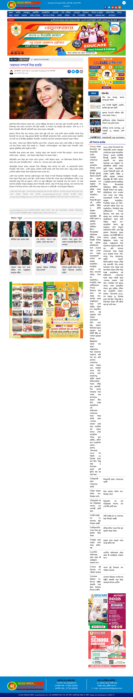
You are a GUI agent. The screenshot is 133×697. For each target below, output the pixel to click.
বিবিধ (90, 15)
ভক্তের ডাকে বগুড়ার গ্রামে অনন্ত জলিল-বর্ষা (113, 541)
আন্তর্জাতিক (45, 12)
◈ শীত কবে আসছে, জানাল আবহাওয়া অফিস (41, 20)
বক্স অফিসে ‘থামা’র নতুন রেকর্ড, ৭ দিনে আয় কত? (46, 240)
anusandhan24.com (41, 695)
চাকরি (60, 15)
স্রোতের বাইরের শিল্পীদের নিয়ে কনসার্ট (46, 268)
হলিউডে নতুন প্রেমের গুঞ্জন (20, 239)
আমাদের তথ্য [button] (100, 15)
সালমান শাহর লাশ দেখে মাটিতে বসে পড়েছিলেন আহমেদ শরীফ (20, 270)
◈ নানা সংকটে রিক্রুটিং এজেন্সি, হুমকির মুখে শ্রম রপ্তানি (75, 20)
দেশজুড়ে (27, 12)
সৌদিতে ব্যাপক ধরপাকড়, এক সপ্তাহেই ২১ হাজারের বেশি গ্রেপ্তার (113, 131)
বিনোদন (86, 12)
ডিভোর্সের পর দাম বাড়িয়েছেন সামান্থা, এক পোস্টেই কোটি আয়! (113, 504)
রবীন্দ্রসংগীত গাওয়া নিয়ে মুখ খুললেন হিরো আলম (113, 529)
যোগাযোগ (112, 15)
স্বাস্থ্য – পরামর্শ (14, 15)
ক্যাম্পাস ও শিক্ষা (48, 15)
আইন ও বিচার (35, 15)
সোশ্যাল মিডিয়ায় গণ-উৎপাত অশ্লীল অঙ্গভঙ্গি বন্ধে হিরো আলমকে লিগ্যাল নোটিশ (113, 580)
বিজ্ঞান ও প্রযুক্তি (97, 12)
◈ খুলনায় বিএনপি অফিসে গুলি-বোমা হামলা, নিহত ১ (111, 20)
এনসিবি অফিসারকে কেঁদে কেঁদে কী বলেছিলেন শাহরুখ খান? (113, 555)
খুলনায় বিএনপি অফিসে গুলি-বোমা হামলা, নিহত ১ (113, 114)
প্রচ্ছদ (11, 12)
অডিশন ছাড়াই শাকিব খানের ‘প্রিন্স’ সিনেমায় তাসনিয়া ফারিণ (72, 270)
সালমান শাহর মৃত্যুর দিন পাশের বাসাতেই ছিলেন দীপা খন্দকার (72, 242)
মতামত (24, 15)
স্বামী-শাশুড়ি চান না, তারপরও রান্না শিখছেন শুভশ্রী (113, 517)
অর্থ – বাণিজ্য (66, 12)
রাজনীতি (36, 12)
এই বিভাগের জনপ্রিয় (97, 142)
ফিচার (119, 12)
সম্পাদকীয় (81, 15)
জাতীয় (18, 12)
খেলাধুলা (77, 12)
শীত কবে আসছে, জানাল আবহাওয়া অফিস (113, 98)
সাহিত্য (67, 15)
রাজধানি (55, 12)
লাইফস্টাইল (110, 12)
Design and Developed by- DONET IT (102, 695)
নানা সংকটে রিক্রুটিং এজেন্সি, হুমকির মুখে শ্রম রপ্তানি (113, 106)
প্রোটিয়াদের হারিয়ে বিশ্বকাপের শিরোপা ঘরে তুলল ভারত (113, 121)
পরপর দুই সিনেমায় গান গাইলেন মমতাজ (113, 568)
